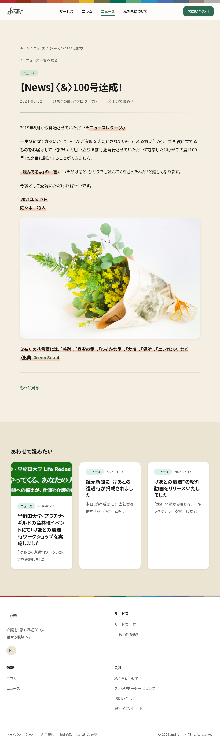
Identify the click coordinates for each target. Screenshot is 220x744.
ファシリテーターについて (134, 688)
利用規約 (47, 734)
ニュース (108, 11)
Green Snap (45, 357)
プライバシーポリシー (21, 734)
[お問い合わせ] (11, 650)
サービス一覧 (125, 624)
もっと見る (29, 387)
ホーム (24, 48)
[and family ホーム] (14, 615)
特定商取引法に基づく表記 (78, 734)
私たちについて (135, 11)
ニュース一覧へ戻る (42, 60)
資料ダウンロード (128, 708)
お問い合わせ (198, 11)
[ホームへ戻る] (15, 11)
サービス (66, 11)
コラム (87, 11)
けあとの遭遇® (126, 634)
